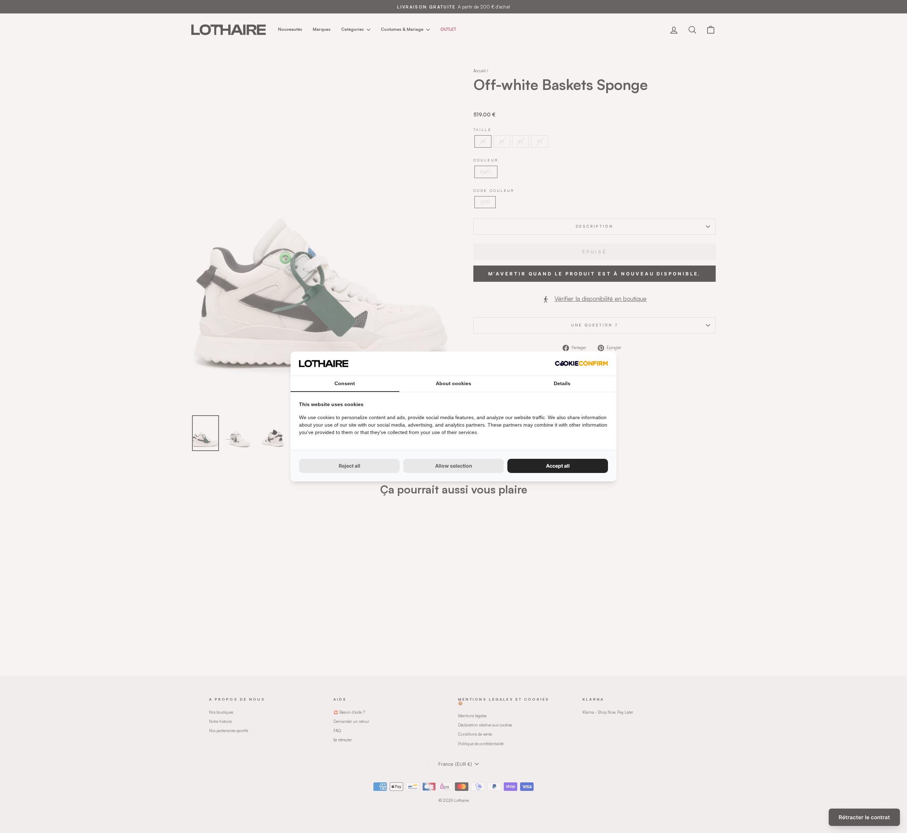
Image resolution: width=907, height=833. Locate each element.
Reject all (349, 466)
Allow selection (453, 466)
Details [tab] (562, 383)
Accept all (558, 466)
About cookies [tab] (453, 383)
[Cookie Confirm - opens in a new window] (581, 363)
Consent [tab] (344, 383)
